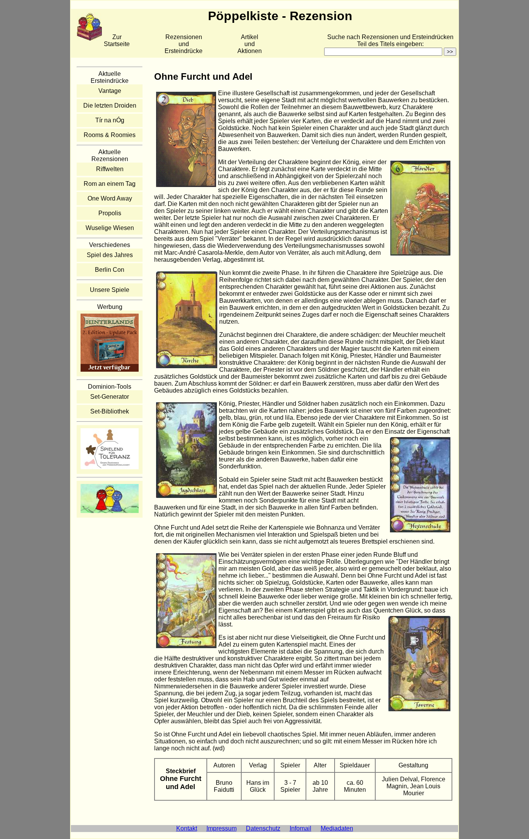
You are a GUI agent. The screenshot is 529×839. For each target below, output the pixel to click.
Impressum (221, 828)
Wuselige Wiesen (110, 228)
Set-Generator (109, 396)
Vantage (109, 91)
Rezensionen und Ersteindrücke (184, 44)
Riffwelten (110, 169)
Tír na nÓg (109, 120)
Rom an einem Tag (110, 183)
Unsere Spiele (109, 290)
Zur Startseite (117, 40)
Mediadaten (337, 828)
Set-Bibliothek (109, 411)
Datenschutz (263, 828)
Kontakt (186, 828)
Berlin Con (109, 269)
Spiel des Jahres (110, 255)
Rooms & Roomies (110, 135)
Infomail (300, 828)
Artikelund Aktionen (249, 44)
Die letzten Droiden (109, 105)
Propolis (109, 213)
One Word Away (110, 198)
